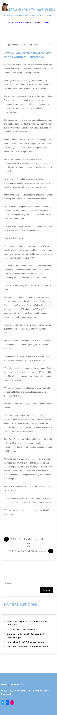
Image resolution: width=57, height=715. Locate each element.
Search (7, 583)
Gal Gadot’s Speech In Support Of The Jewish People (27, 635)
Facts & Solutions (23, 22)
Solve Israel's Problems (27, 690)
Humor (46, 22)
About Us (14, 684)
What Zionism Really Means (21, 629)
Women (37, 22)
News (35, 45)
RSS (23, 684)
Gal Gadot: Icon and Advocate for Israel (27, 646)
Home (10, 22)
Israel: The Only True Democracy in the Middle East (27, 623)
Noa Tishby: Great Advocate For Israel (26, 642)
